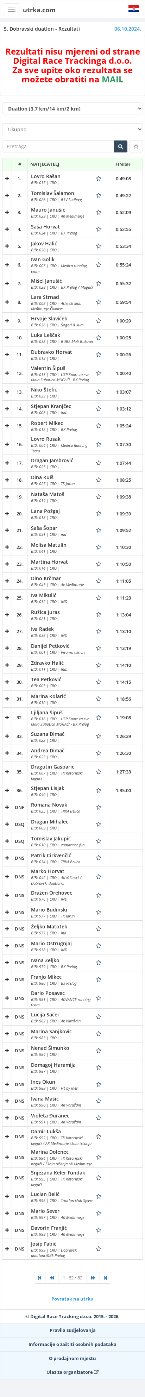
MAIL (113, 79)
